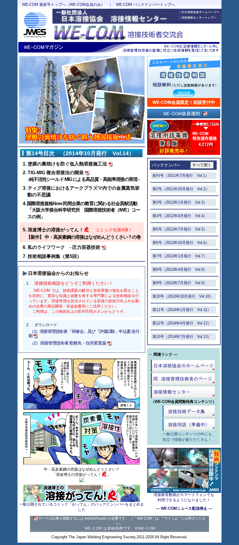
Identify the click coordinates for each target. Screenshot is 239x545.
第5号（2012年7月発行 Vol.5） (179, 229)
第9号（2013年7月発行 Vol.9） (179, 283)
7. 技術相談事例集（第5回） (52, 256)
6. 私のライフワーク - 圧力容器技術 (61, 247)
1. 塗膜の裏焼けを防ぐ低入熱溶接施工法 (65, 163)
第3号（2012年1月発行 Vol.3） (179, 202)
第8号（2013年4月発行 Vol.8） (179, 269)
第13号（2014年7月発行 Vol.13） (181, 336)
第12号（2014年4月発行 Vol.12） (181, 323)
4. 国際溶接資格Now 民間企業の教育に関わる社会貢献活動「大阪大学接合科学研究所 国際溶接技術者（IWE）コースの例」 (81, 210)
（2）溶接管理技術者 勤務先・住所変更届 (68, 343)
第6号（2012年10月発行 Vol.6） (180, 242)
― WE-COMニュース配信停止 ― (184, 508)
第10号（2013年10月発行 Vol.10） (182, 296)
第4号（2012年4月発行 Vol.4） (179, 216)
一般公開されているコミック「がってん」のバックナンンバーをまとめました (81, 507)
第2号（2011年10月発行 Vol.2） (180, 189)
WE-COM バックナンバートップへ (145, 4)
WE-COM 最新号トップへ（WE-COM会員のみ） (63, 4)
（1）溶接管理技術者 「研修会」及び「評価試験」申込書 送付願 (84, 333)
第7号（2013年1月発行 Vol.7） (179, 256)
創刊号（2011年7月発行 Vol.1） (180, 175)
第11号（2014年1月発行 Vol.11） (181, 310)
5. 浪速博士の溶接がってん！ (53, 229)
